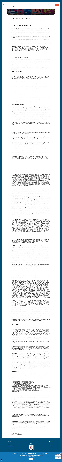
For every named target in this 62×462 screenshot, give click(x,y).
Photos (26, 4)
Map (36, 4)
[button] (57, 5)
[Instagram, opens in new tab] (31, 444)
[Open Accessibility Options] (2, 460)
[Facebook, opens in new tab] (30, 444)
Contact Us (39, 4)
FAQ (14, 6)
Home (14, 4)
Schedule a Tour (31, 4)
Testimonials (44, 4)
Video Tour (49, 4)
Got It (31, 460)
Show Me (31, 458)
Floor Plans (22, 4)
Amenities (18, 4)
